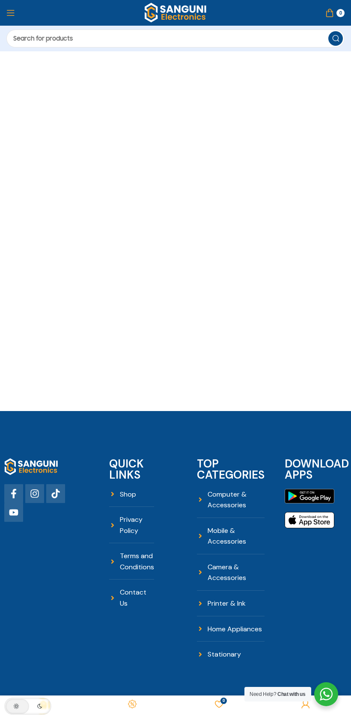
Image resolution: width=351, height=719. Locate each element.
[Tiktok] (55, 493)
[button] (27, 706)
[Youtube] (13, 512)
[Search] (335, 38)
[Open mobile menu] (10, 12)
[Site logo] (175, 12)
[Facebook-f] (13, 493)
